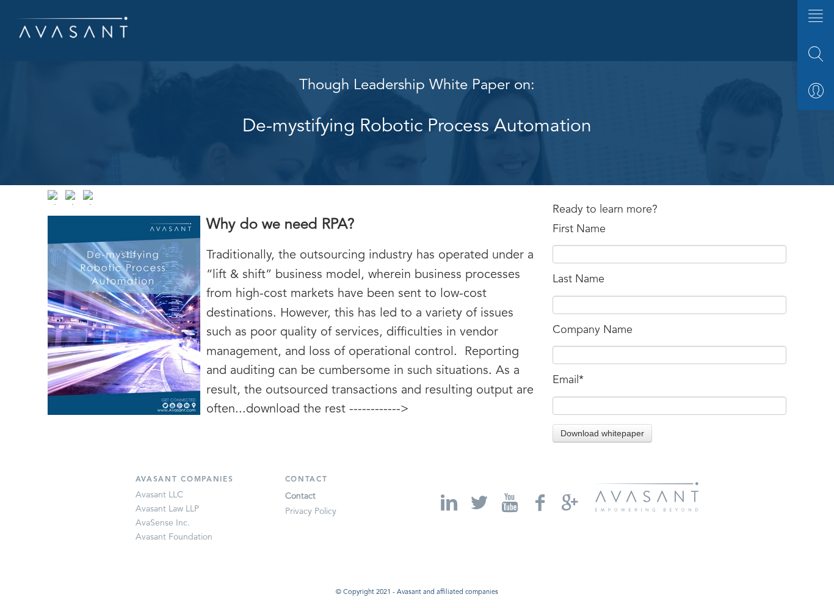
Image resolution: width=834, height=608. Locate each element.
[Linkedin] (447, 502)
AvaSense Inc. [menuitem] (163, 523)
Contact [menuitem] (306, 479)
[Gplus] (569, 502)
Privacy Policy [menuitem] (310, 511)
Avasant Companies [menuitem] (185, 479)
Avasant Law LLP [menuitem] (167, 509)
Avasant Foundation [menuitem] (174, 537)
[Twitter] (477, 502)
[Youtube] (509, 502)
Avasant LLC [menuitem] (159, 495)
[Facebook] (538, 502)
